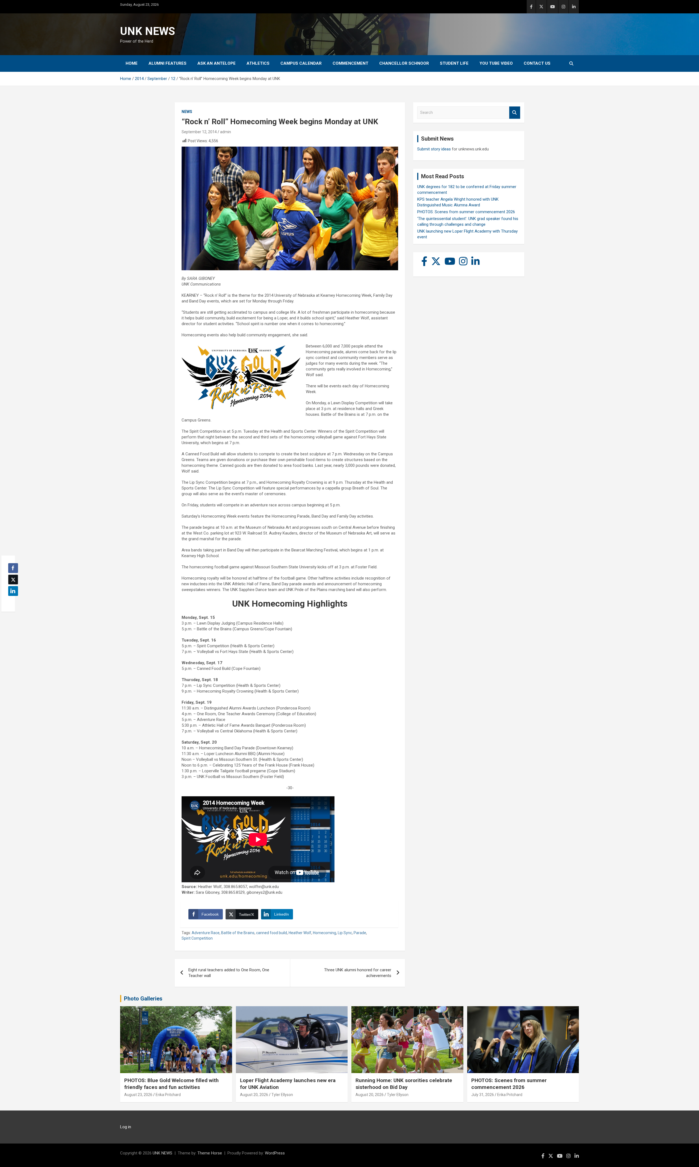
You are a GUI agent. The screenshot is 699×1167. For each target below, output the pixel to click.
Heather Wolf (300, 933)
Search (514, 112)
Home (132, 63)
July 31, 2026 (482, 1094)
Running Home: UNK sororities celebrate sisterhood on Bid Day (404, 1083)
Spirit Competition (197, 938)
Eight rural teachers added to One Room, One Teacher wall (228, 972)
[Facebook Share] (13, 568)
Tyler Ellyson (282, 1094)
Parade (360, 933)
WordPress (275, 1153)
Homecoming (324, 933)
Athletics (258, 63)
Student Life (454, 63)
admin (225, 132)
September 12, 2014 (199, 132)
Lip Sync (345, 933)
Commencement (350, 63)
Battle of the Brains (237, 933)
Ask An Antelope (216, 63)
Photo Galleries (143, 998)
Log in (125, 1126)
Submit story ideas (434, 149)
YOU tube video (496, 63)
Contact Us (537, 63)
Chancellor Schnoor (404, 63)
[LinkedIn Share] (13, 591)
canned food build (271, 933)
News (187, 111)
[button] (11, 601)
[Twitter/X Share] (13, 579)
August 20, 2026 (254, 1094)
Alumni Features (167, 63)
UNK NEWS (147, 31)
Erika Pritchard (168, 1094)
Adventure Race (206, 933)
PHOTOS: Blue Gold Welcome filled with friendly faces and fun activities (171, 1083)
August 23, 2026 (138, 1094)
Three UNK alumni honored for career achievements (357, 972)
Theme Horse (209, 1153)
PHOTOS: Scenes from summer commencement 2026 (466, 211)
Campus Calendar (301, 63)
